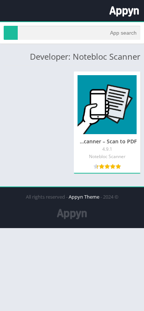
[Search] (11, 33)
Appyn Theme (84, 196)
